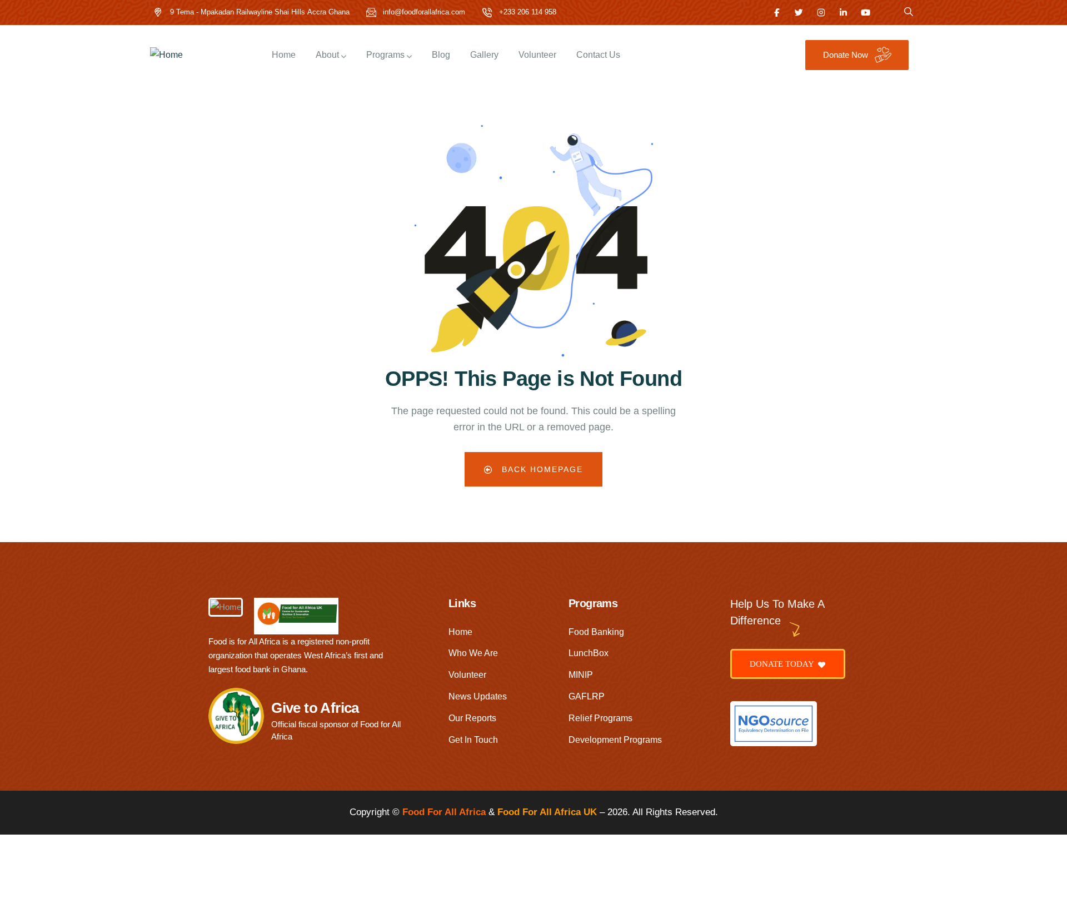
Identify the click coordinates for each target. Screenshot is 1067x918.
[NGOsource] (773, 723)
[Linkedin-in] (843, 12)
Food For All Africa (444, 812)
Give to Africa (315, 708)
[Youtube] (865, 12)
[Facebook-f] (776, 12)
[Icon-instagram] (821, 12)
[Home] (166, 55)
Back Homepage (540, 469)
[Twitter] (799, 12)
